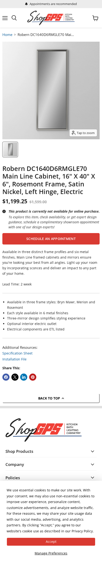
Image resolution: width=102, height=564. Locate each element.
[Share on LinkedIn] (23, 377)
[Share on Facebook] (5, 377)
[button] (51, 239)
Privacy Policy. (83, 531)
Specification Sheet (17, 353)
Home (7, 34)
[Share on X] (15, 377)
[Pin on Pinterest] (32, 377)
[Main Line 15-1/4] (10, 149)
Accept (51, 541)
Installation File (14, 359)
